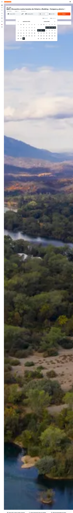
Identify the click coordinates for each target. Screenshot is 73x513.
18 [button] (29, 33)
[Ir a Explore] (1, 13)
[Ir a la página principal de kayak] (7, 1)
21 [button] (18, 35)
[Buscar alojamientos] (1, 8)
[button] (2, 2)
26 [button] (31, 35)
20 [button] (34, 33)
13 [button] (34, 30)
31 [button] (52, 38)
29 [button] (20, 38)
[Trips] (1, 21)
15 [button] (46, 33)
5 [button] (38, 30)
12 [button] (31, 30)
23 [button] (23, 35)
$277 (8, 9)
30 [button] (23, 38)
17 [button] (26, 33)
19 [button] (31, 33)
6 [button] (34, 27)
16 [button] (23, 33)
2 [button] (23, 27)
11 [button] (54, 30)
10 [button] (26, 30)
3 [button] (26, 27)
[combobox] (10, 11)
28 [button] (18, 38)
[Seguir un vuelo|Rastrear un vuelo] (1, 16)
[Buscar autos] (1, 10)
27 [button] (34, 35)
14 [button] (18, 33)
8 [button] (46, 30)
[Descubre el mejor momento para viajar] (1, 18)
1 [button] (46, 27)
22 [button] (20, 35)
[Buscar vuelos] (1, 5)
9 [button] (23, 30)
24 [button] (26, 35)
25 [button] (29, 35)
